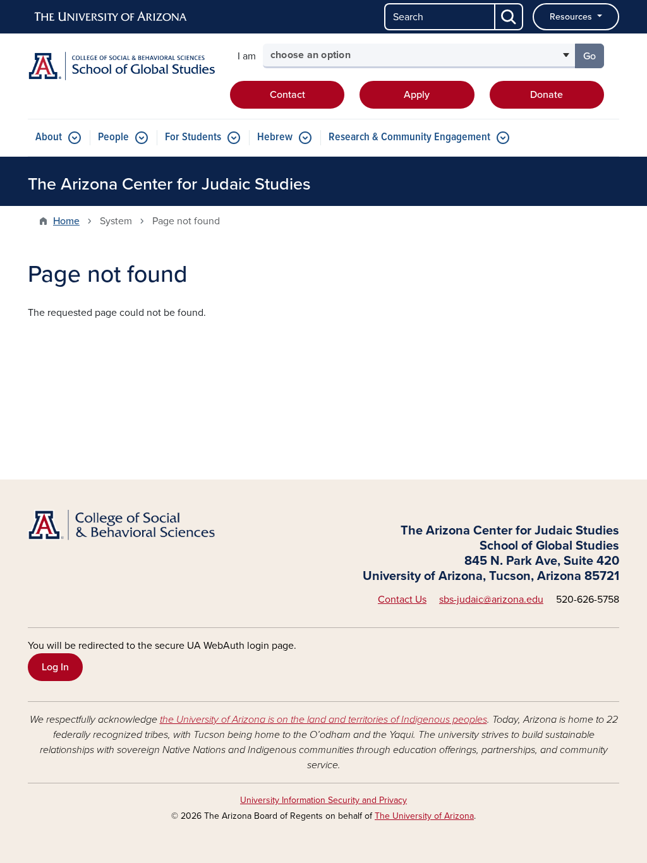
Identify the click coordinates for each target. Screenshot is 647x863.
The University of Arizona (424, 816)
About (48, 137)
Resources (572, 16)
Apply (417, 94)
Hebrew (275, 137)
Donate (546, 94)
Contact (287, 94)
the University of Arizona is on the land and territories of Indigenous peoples (323, 719)
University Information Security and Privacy (323, 800)
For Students (193, 137)
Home (66, 221)
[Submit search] (509, 16)
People (113, 137)
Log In (55, 667)
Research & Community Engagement (409, 137)
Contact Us (402, 599)
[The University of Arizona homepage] (111, 17)
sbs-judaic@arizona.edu (491, 599)
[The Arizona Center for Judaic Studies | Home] (121, 66)
